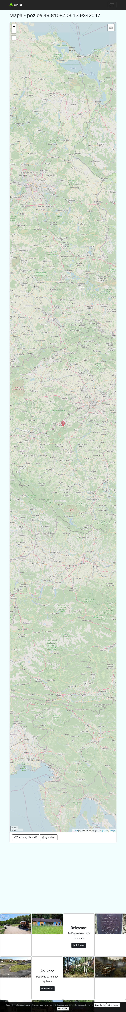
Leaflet (75, 830)
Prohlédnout (79, 945)
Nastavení (63, 1008)
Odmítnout (113, 1005)
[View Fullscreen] (14, 38)
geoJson (105, 830)
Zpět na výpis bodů (26, 837)
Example (112, 830)
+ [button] (14, 26)
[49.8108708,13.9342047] (63, 424)
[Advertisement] (63, 865)
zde (92, 1005)
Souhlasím (100, 1005)
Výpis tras (49, 837)
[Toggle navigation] (112, 5)
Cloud (17, 5)
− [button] (14, 31)
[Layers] (111, 27)
